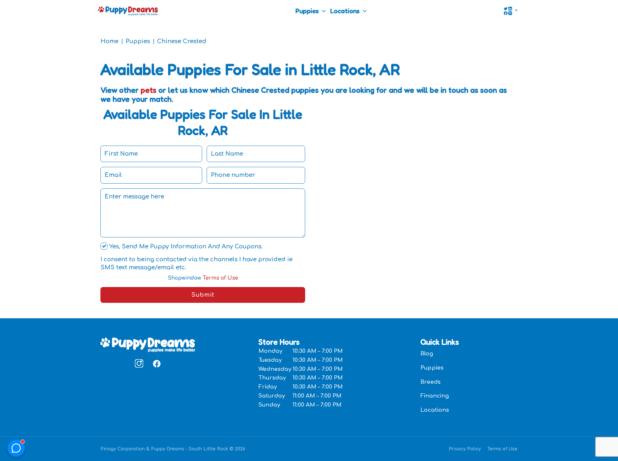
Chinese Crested (181, 41)
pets (148, 90)
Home (109, 41)
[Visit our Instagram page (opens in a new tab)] (139, 363)
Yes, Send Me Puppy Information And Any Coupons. (185, 246)
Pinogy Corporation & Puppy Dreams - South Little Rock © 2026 (172, 449)
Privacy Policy (465, 449)
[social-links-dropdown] (510, 11)
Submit (202, 295)
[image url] (128, 10)
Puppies (307, 11)
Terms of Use (203, 278)
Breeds (430, 382)
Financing (434, 396)
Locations (345, 11)
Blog (426, 354)
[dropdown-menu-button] (324, 11)
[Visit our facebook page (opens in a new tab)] (156, 363)
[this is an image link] (147, 344)
